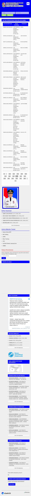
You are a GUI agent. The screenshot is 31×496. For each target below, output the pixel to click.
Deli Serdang (5, 234)
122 (10, 173)
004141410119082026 (13, 414)
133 (4, 178)
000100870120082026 (13, 453)
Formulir (11, 340)
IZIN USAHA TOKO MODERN (9, 215)
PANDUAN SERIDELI (13, 338)
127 (5, 176)
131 (21, 176)
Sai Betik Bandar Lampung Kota (10, 243)
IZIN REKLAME (6, 222)
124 (18, 173)
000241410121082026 (13, 448)
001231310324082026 (13, 386)
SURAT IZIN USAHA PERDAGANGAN (11, 218)
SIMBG (4, 245)
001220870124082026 (13, 391)
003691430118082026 (13, 419)
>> (15, 180)
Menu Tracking (6, 239)
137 (20, 178)
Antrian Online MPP (7, 232)
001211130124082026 (13, 396)
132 (25, 176)
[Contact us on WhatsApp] (27, 492)
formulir (10, 336)
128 (9, 176)
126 (26, 173)
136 (16, 178)
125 (22, 173)
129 (13, 176)
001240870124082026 (13, 381)
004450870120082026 (13, 462)
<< (4, 173)
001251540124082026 (13, 378)
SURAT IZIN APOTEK (7, 213)
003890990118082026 (13, 425)
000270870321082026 (13, 443)
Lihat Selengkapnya (15, 225)
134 (8, 178)
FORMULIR (11, 342)
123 (14, 173)
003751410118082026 (13, 430)
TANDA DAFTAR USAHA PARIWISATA (11, 220)
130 (17, 176)
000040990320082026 (13, 457)
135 (12, 178)
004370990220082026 (13, 409)
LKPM (4, 236)
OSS (4, 241)
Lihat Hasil (11, 484)
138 (24, 178)
